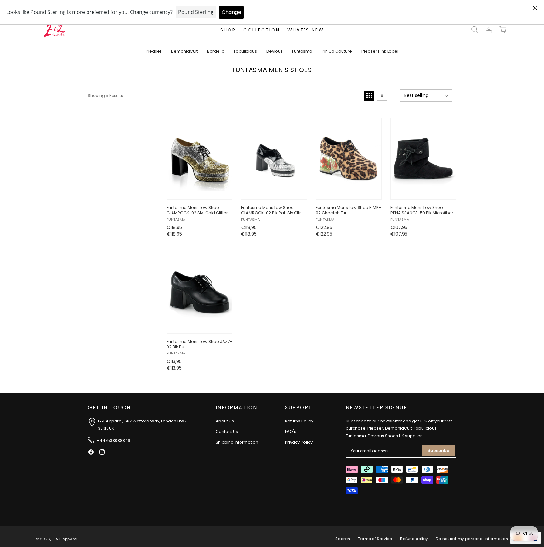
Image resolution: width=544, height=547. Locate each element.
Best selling (416, 95)
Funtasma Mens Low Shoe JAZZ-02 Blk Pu (199, 344)
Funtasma (302, 51)
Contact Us (227, 431)
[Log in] (489, 30)
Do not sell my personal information (472, 539)
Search (342, 539)
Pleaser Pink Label (379, 51)
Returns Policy (299, 421)
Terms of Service (375, 539)
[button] (475, 30)
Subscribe (438, 450)
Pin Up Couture (337, 51)
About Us (225, 421)
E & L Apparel (65, 538)
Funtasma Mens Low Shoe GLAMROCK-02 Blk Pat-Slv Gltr (271, 210)
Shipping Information (237, 442)
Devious (274, 51)
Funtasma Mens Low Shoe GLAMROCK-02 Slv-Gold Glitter (197, 210)
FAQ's (290, 431)
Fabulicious (245, 51)
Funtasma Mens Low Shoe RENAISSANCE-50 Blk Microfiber (421, 210)
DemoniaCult (184, 51)
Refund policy (414, 539)
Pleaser (154, 51)
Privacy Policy (299, 442)
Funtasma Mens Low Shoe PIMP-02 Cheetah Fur (348, 210)
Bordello (215, 51)
